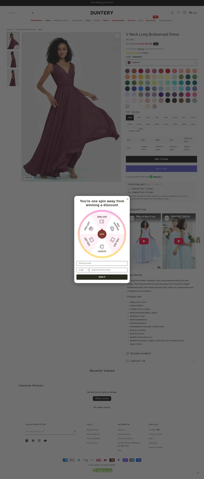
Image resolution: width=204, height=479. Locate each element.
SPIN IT (102, 277)
